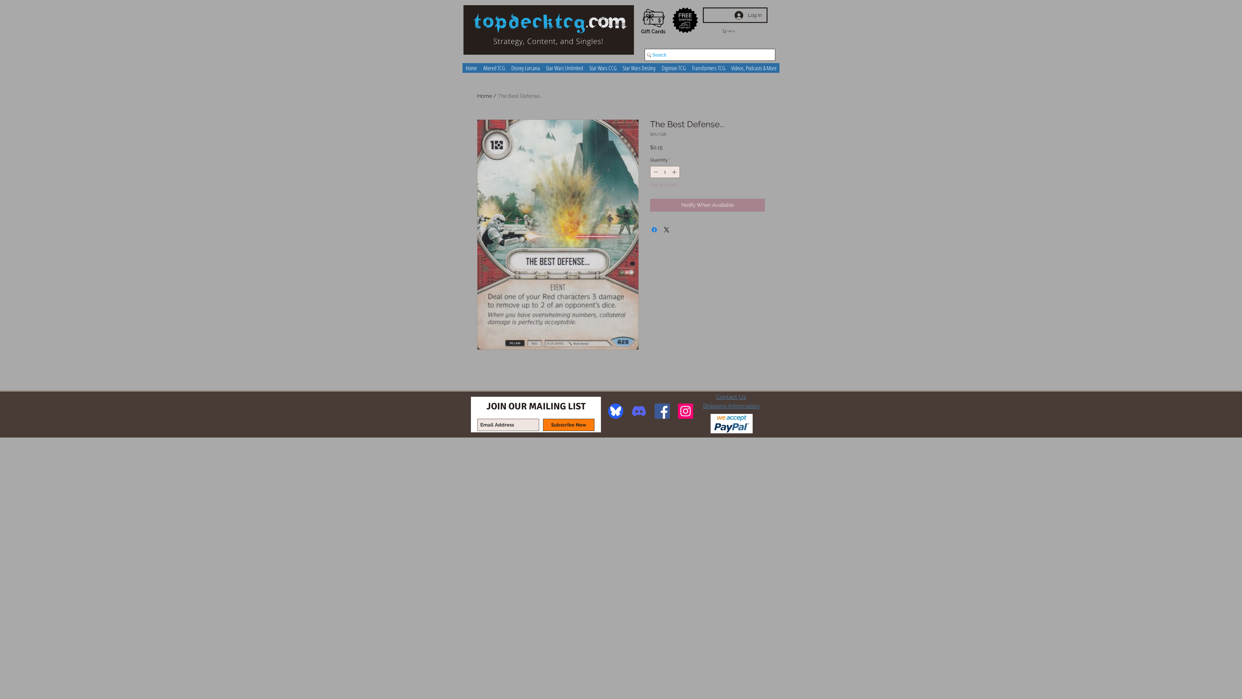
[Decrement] (655, 172)
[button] (733, 31)
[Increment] (675, 172)
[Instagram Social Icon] (685, 411)
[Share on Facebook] (654, 230)
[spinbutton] (665, 172)
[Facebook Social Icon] (662, 411)
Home (484, 96)
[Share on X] (666, 230)
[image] (615, 411)
